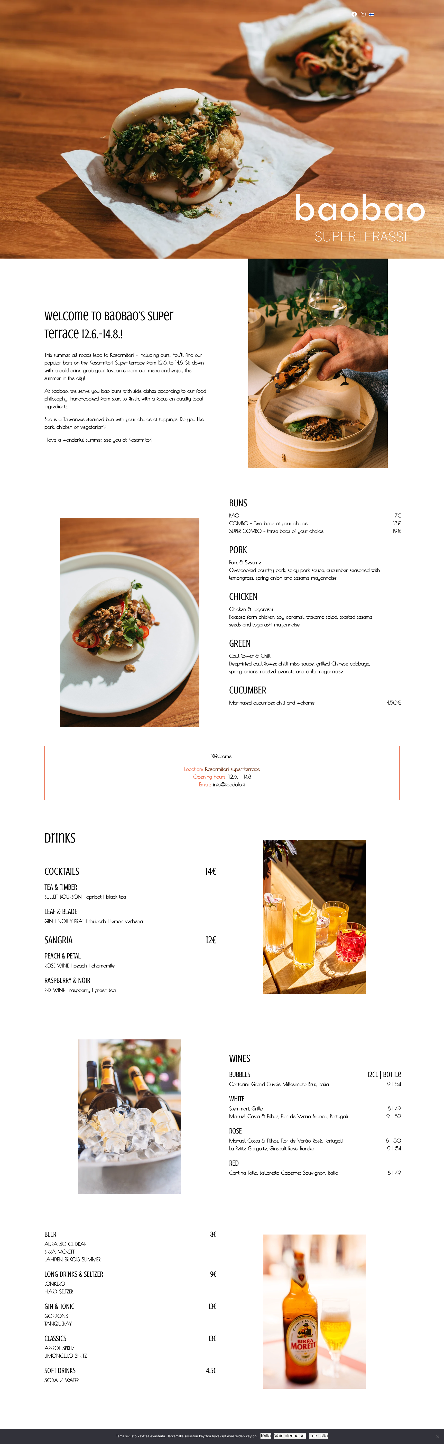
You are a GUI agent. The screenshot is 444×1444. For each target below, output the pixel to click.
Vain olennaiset (290, 1435)
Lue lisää (318, 1435)
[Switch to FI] (373, 14)
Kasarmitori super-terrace (232, 769)
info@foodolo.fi (229, 784)
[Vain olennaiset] (437, 1436)
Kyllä (266, 1435)
